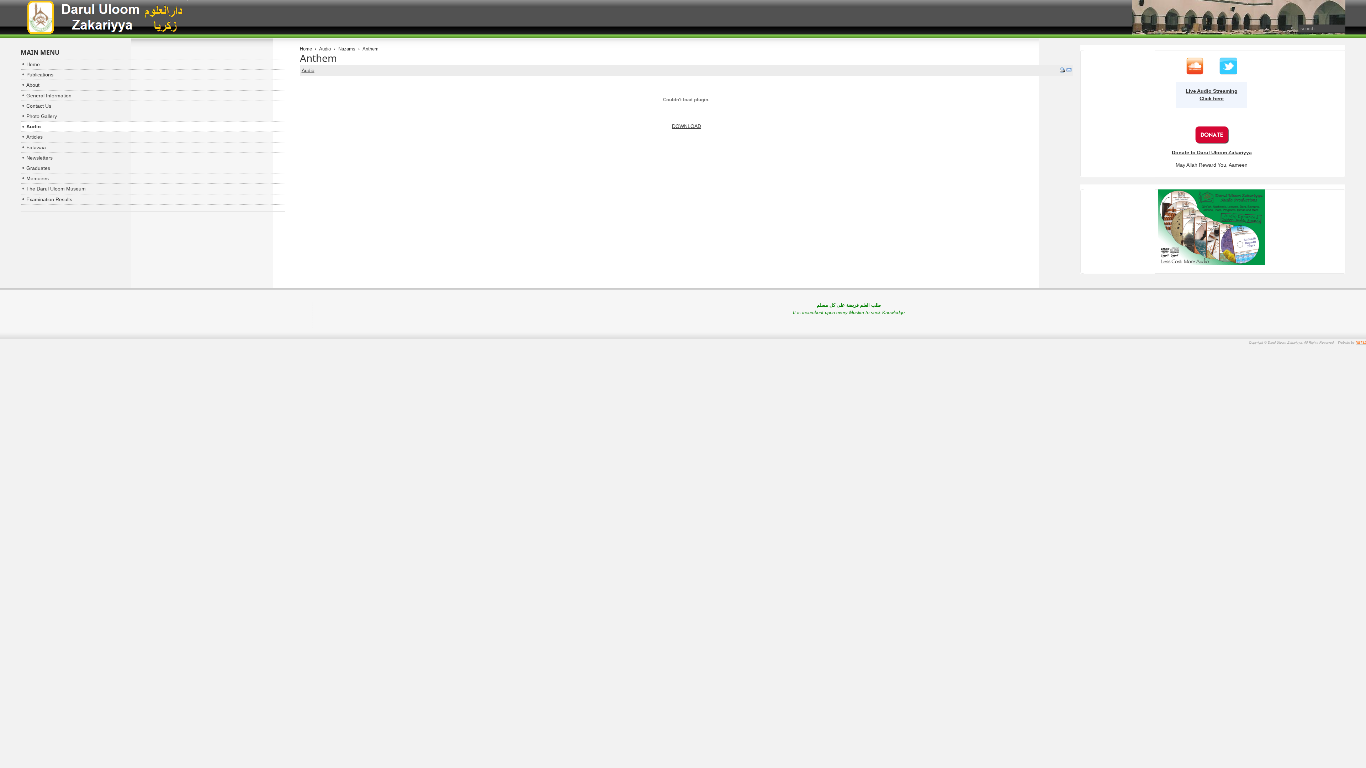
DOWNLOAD (686, 126)
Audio (325, 49)
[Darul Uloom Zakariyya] (105, 18)
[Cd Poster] (1211, 263)
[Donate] (1211, 142)
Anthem (318, 58)
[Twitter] (1228, 73)
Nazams (346, 49)
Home (306, 49)
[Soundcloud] (1195, 73)
